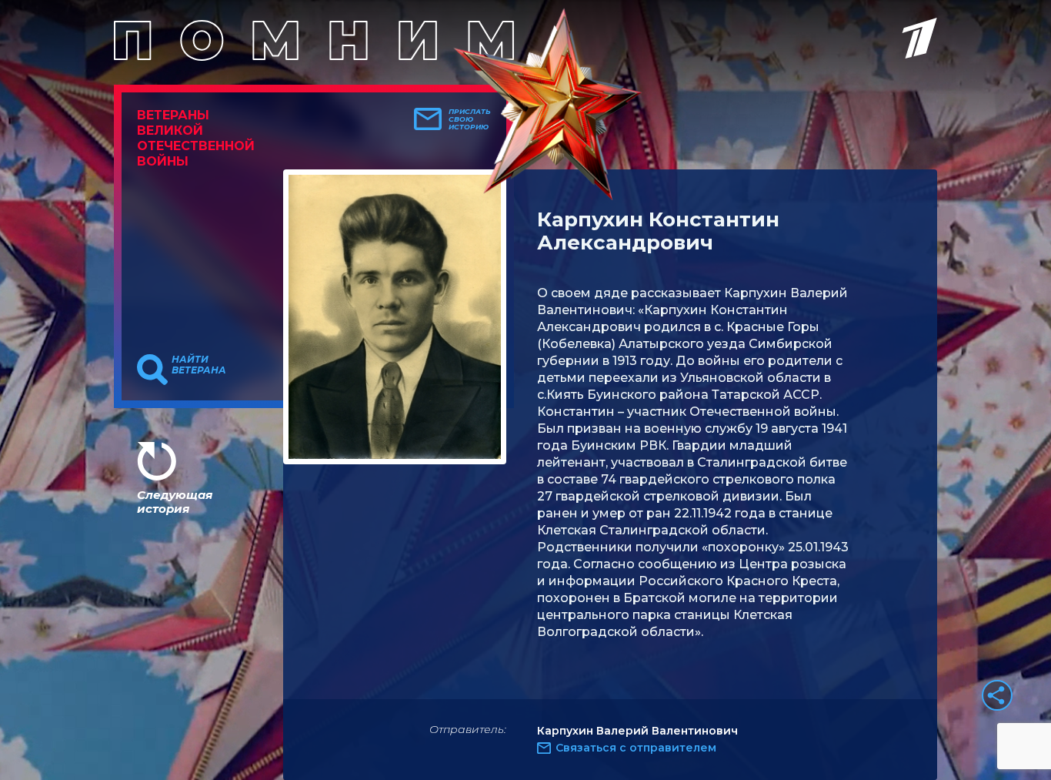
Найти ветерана (199, 365)
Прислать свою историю (470, 119)
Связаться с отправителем (636, 748)
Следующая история (174, 501)
